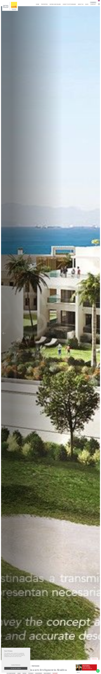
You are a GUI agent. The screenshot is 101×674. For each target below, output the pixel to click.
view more (55, 673)
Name (78, 672)
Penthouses (35, 666)
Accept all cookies (16, 668)
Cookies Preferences (15, 664)
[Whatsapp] (98, 671)
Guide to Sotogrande (69, 4)
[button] (4, 333)
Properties (44, 4)
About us (80, 4)
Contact (93, 3)
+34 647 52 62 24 (87, 668)
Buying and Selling (55, 4)
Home (37, 4)
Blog (86, 4)
